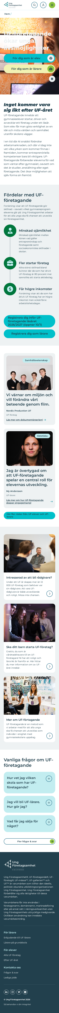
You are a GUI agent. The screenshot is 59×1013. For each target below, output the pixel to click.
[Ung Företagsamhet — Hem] (19, 865)
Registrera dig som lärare (29, 333)
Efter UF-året (11, 960)
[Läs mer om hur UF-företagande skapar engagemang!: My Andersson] (29, 448)
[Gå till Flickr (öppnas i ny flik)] (25, 992)
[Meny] (52, 5)
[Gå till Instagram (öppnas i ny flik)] (12, 992)
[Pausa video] (52, 79)
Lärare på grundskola (15, 942)
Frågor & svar (11, 972)
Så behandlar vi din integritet (17, 1004)
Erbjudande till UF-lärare (17, 937)
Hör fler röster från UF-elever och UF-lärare (28, 515)
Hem (7, 13)
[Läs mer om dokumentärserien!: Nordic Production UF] (29, 373)
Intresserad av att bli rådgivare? (29, 577)
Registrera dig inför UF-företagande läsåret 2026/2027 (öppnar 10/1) (25, 321)
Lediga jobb (10, 977)
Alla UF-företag (12, 955)
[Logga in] (43, 5)
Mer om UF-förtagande (23, 720)
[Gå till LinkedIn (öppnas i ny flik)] (6, 992)
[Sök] (34, 5)
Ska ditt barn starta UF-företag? (29, 647)
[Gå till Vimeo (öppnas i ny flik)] (18, 992)
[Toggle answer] (49, 779)
